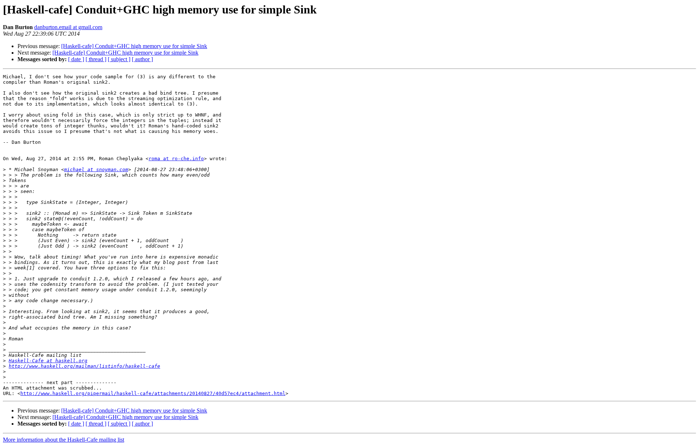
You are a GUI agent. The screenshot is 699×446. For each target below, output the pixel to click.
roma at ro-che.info (176, 158)
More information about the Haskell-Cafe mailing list (63, 440)
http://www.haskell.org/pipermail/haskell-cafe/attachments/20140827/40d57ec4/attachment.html (152, 393)
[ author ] (142, 59)
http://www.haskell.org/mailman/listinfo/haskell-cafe (84, 366)
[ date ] (76, 59)
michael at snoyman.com (96, 169)
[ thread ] (96, 59)
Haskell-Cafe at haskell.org (48, 360)
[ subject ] (119, 59)
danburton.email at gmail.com (68, 27)
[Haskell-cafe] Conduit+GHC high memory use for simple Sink (134, 46)
